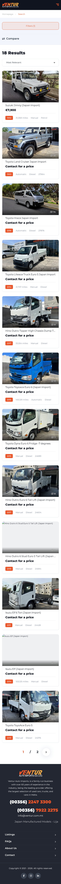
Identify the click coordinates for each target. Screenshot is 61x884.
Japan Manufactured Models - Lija (36, 821)
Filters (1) (30, 26)
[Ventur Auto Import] (10, 5)
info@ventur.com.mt (30, 815)
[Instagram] (31, 876)
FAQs (8, 841)
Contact (10, 855)
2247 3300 (30, 802)
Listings (10, 834)
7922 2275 (37, 810)
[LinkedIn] (38, 876)
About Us (11, 848)
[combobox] (30, 62)
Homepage (7, 14)
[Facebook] (24, 876)
